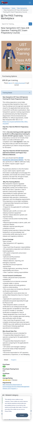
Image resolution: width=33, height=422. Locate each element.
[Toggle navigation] (30, 2)
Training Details (7, 93)
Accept (22, 415)
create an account (19, 83)
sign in (10, 83)
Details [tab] (6, 360)
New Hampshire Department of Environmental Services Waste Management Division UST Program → (16, 386)
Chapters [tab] (13, 360)
